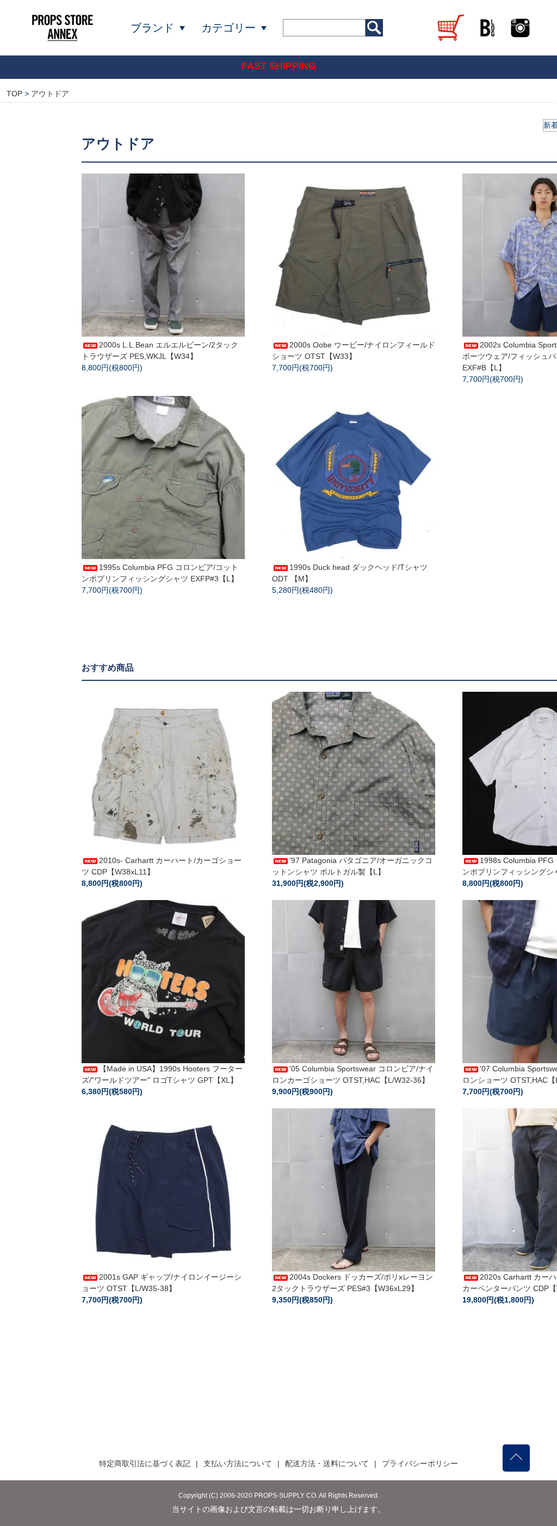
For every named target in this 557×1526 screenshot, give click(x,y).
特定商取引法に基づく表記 (144, 1463)
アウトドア (50, 93)
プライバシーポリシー (420, 1463)
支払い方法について (237, 1463)
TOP (14, 93)
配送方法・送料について (327, 1463)
